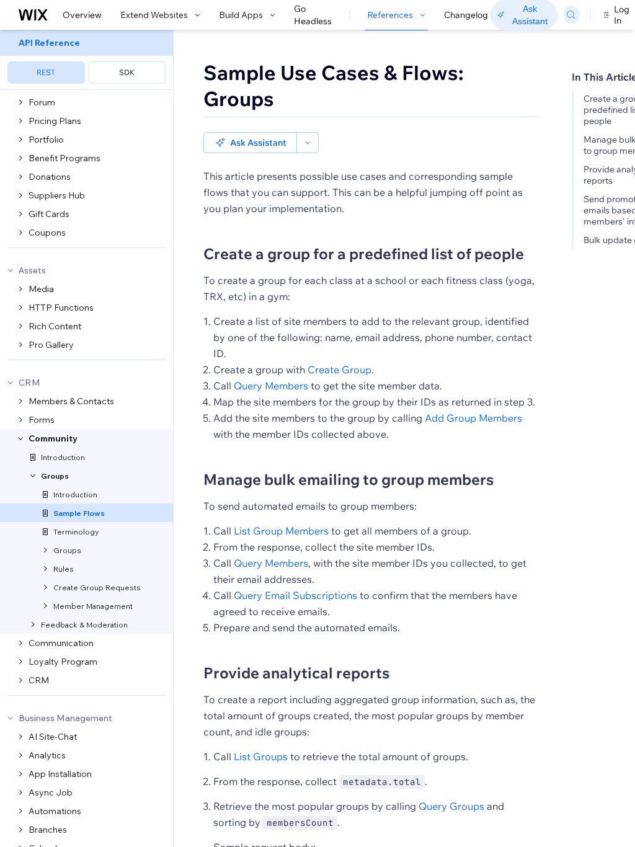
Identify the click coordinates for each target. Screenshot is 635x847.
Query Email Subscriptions (295, 595)
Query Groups (451, 806)
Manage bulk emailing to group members (348, 479)
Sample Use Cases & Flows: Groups (333, 85)
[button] (250, 143)
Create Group (339, 369)
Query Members (271, 385)
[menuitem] (86, 60)
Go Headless (313, 15)
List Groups (261, 756)
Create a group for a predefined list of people (363, 253)
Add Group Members (473, 418)
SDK (127, 72)
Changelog (466, 14)
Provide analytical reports (296, 672)
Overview (82, 14)
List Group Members (281, 531)
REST (46, 72)
